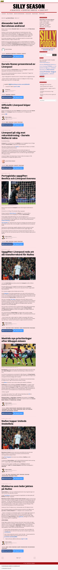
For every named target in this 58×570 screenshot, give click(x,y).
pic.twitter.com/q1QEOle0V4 (23, 84)
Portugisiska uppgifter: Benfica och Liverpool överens (19, 177)
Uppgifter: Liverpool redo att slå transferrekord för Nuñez (18, 253)
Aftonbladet (45, 49)
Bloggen (4, 13)
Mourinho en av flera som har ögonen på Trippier (48, 95)
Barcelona (51, 64)
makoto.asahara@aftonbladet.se (11, 118)
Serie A (52, 73)
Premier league (50, 72)
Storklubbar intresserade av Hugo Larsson (46, 92)
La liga (46, 68)
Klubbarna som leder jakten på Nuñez (17, 487)
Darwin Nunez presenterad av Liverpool (18, 65)
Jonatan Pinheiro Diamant (10, 160)
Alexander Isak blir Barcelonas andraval (13, 24)
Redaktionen (35, 13)
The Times (12, 299)
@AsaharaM (10, 119)
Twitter (17, 146)
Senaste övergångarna (19, 13)
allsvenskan (42, 64)
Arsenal (46, 64)
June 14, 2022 (17, 86)
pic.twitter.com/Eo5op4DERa (10, 536)
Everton (53, 66)
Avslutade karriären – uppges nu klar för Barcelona (48, 89)
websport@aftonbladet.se (45, 62)
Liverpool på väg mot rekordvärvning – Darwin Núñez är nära (16, 135)
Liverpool (53, 68)
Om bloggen (28, 13)
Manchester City (43, 69)
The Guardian (5, 222)
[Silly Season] (29, 7)
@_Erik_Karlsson (11, 91)
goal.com (21, 516)
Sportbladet (42, 13)
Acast (52, 49)
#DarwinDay (13, 84)
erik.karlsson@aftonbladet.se (10, 90)
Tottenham (42, 75)
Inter (55, 66)
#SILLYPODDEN (10, 13)
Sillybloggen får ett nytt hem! (45, 84)
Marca (5, 382)
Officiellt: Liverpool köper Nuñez (16, 106)
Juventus (42, 67)
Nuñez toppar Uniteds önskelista (14, 422)
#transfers (8, 532)
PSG (40, 73)
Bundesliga (45, 66)
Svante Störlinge (8, 49)
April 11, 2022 (24, 539)
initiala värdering (6, 220)
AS (29, 394)
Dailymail (6, 293)
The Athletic (7, 495)
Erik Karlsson (7, 89)
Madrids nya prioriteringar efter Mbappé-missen (17, 340)
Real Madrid (45, 73)
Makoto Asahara (8, 117)
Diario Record (13, 213)
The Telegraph (7, 457)
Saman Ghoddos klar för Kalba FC (46, 86)
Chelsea (49, 66)
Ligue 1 (49, 67)
